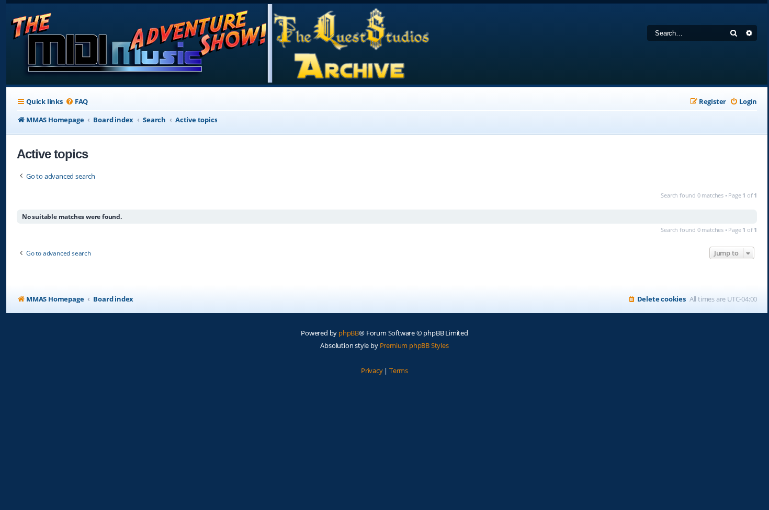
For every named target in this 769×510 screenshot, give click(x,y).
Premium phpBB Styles (414, 345)
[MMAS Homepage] (219, 44)
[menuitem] (76, 101)
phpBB (348, 333)
